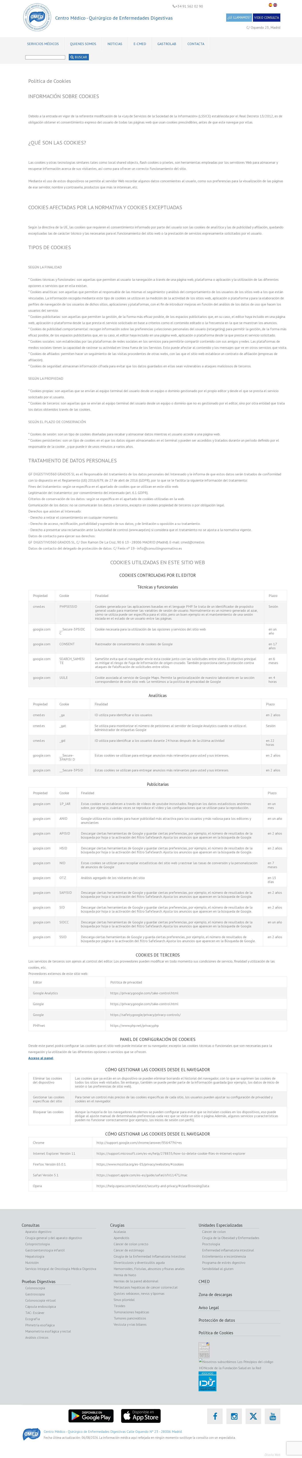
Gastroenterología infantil (45, 1250)
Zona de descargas (215, 1294)
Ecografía (32, 1319)
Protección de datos (217, 1320)
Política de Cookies (216, 1332)
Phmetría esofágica (40, 1325)
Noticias (114, 44)
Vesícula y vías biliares (130, 1324)
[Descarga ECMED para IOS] (140, 1411)
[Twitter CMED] (253, 1421)
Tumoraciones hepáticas (131, 1312)
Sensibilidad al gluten (217, 1268)
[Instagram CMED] (234, 1416)
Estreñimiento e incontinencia (224, 1256)
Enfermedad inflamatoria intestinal (228, 1250)
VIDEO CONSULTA (266, 17)
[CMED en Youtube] (273, 1416)
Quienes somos (83, 44)
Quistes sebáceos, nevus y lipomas (139, 1293)
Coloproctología (37, 1244)
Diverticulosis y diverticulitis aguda (139, 1262)
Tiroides (119, 1306)
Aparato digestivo (38, 1231)
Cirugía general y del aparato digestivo (53, 1238)
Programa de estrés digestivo (223, 1262)
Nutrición (32, 1262)
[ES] (271, 5)
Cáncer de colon (214, 1231)
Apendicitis (121, 1238)
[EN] (275, 5)
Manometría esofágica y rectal (48, 1331)
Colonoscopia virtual (40, 1300)
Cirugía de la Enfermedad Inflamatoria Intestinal (150, 1256)
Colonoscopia (35, 1288)
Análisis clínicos (36, 1337)
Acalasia (120, 1231)
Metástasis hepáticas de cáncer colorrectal (146, 1287)
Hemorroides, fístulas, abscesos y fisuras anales (149, 1268)
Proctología (211, 1244)
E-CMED (140, 44)
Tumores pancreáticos (130, 1318)
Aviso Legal (209, 1307)
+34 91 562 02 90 (189, 6)
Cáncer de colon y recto (131, 1244)
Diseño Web (272, 1455)
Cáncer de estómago (129, 1250)
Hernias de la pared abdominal (136, 1281)
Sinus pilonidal (124, 1299)
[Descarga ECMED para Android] (91, 1411)
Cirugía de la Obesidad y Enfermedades (230, 1238)
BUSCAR (80, 57)
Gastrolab (166, 44)
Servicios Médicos (43, 44)
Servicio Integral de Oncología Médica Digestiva (60, 1268)
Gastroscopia (35, 1294)
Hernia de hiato (125, 1275)
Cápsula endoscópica (40, 1306)
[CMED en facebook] (215, 1416)
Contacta (195, 44)
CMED (204, 1281)
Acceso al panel (40, 1058)
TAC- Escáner (34, 1312)
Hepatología (34, 1256)
